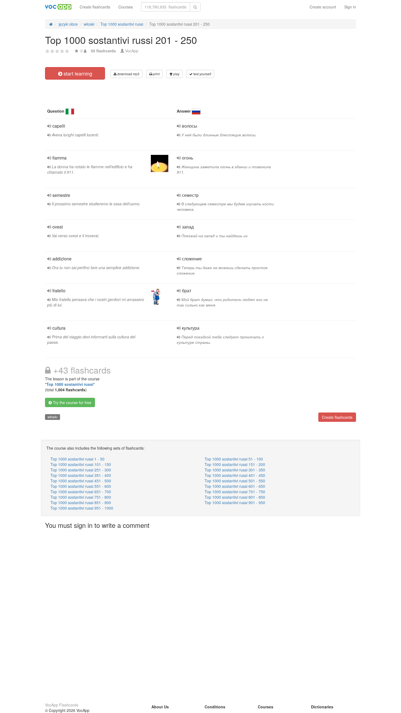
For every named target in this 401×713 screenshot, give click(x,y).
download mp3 (127, 73)
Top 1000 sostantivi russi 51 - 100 (234, 459)
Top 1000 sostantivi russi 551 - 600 (80, 486)
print (156, 73)
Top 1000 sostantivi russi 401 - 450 (235, 475)
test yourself (202, 73)
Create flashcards (95, 7)
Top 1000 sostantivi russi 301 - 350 (235, 470)
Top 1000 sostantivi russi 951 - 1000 (81, 508)
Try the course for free (71, 402)
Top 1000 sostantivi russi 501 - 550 (235, 480)
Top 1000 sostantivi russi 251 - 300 (80, 470)
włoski (52, 416)
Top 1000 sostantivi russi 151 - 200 (235, 464)
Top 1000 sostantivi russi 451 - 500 (80, 480)
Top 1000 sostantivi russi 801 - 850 (235, 497)
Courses (125, 7)
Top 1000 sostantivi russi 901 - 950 (235, 502)
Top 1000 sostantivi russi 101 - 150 (80, 464)
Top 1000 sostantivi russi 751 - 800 (80, 497)
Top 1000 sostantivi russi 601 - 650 (235, 486)
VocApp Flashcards (61, 705)
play (175, 73)
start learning (77, 73)
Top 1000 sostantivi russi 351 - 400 (80, 475)
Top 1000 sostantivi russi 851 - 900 (80, 502)
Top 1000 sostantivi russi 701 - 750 (235, 491)
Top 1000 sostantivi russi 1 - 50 (77, 459)
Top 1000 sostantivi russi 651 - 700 (80, 491)
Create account (323, 7)
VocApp (131, 50)
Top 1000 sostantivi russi (69, 384)
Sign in (350, 7)
